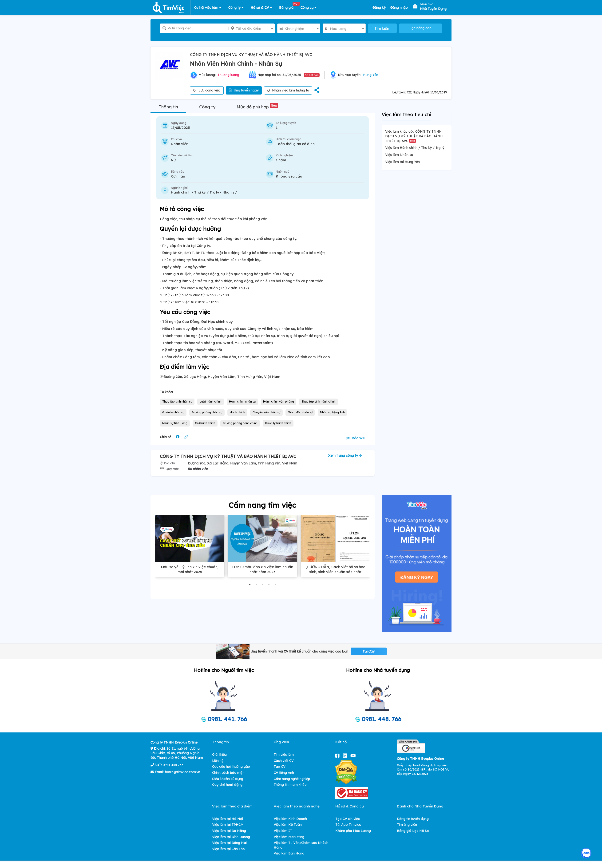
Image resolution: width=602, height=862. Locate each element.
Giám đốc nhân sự (300, 412)
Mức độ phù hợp (257, 107)
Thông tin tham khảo (290, 785)
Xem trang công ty (343, 455)
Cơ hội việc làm (206, 7)
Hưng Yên (370, 75)
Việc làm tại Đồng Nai (229, 843)
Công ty (235, 7)
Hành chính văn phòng (278, 401)
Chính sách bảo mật (228, 773)
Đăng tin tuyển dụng (413, 819)
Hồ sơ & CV (260, 7)
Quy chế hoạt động (227, 785)
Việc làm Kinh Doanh (290, 819)
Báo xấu (358, 438)
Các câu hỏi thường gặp (231, 766)
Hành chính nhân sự (242, 401)
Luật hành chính (211, 401)
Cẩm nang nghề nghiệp (292, 779)
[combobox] (252, 28)
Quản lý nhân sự (173, 412)
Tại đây (369, 651)
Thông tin (168, 107)
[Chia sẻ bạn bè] (316, 90)
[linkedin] (346, 756)
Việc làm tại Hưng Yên (402, 162)
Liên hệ (217, 761)
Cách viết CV (284, 761)
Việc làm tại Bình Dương (231, 837)
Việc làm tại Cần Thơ (228, 849)
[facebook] (338, 756)
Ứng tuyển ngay (246, 90)
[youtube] (354, 756)
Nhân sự (229, 192)
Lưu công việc (209, 90)
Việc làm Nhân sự (399, 155)
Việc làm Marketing (289, 837)
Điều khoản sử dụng (227, 779)
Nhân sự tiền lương (174, 423)
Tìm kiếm (382, 28)
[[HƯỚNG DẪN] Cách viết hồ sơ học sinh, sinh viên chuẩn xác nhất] (335, 538)
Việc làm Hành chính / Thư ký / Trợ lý (414, 148)
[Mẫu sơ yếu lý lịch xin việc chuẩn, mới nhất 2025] (189, 538)
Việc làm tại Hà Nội (227, 819)
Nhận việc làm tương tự (290, 90)
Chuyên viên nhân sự (266, 412)
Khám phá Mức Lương (353, 831)
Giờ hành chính (205, 423)
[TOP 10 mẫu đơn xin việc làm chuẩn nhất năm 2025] (262, 538)
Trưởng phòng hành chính (240, 423)
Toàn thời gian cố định (295, 144)
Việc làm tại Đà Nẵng (229, 831)
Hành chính (237, 412)
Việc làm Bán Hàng (289, 853)
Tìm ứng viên (407, 824)
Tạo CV (279, 766)
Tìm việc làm (284, 754)
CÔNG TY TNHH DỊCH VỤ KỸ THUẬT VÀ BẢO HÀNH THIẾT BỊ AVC (251, 54)
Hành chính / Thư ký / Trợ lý (195, 192)
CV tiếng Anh (284, 773)
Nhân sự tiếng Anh (332, 412)
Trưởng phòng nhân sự (207, 412)
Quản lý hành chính (278, 423)
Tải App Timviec (348, 824)
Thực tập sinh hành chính (318, 401)
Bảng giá (288, 7)
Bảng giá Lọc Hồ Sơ (413, 831)
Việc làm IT (283, 831)
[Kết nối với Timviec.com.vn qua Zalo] (586, 853)
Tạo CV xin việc (347, 819)
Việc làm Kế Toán (288, 824)
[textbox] (252, 28)
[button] (250, 584)
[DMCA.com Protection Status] (346, 772)
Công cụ (307, 7)
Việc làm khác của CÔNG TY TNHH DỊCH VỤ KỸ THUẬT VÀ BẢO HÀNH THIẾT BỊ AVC (414, 136)
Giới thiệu (219, 754)
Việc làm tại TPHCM (228, 824)
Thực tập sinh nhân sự (177, 401)
